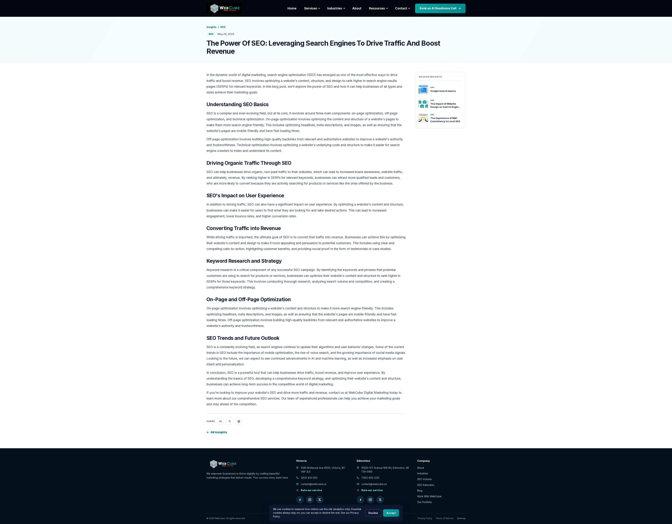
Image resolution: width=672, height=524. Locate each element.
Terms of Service (444, 518)
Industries (334, 8)
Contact (401, 8)
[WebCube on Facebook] (300, 500)
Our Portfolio (424, 502)
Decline (373, 512)
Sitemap (461, 518)
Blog (419, 490)
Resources (377, 8)
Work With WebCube (429, 496)
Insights (211, 27)
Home (292, 8)
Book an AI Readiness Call (440, 8)
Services (310, 8)
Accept (391, 512)
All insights (216, 432)
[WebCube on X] (319, 500)
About (356, 8)
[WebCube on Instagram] (310, 500)
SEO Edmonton (425, 484)
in (220, 421)
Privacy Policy (425, 518)
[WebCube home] (223, 8)
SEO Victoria (424, 479)
